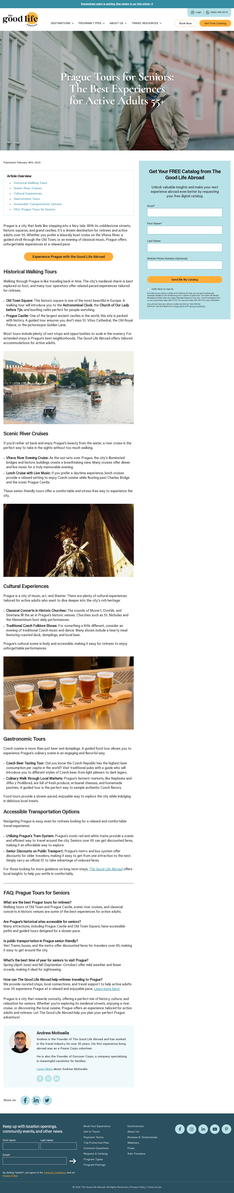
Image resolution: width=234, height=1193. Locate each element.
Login (198, 12)
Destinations (60, 23)
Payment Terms (93, 1137)
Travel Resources (145, 23)
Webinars (133, 1143)
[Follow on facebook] (40, 1078)
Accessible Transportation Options (38, 204)
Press (130, 1148)
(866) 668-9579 (219, 12)
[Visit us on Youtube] (215, 1129)
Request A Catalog (96, 1154)
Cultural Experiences (28, 193)
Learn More (45, 1069)
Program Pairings (95, 1165)
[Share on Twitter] (47, 1100)
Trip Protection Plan (96, 1143)
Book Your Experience (97, 1126)
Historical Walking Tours (30, 183)
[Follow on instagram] (48, 1078)
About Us (116, 23)
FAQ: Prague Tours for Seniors (34, 209)
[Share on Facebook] (25, 1100)
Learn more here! (107, 989)
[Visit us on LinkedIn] (203, 1129)
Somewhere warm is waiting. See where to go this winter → (117, 4)
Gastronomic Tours (27, 199)
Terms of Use (154, 1187)
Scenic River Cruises (28, 188)
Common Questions (96, 1148)
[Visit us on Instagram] (191, 1129)
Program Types (90, 23)
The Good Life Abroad (106, 869)
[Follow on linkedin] (56, 1078)
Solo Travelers (136, 1154)
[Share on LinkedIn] (36, 1100)
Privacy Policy (179, 306)
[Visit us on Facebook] (180, 1129)
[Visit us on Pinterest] (226, 1129)
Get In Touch (92, 1131)
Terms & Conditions (197, 306)
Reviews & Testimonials (142, 1137)
